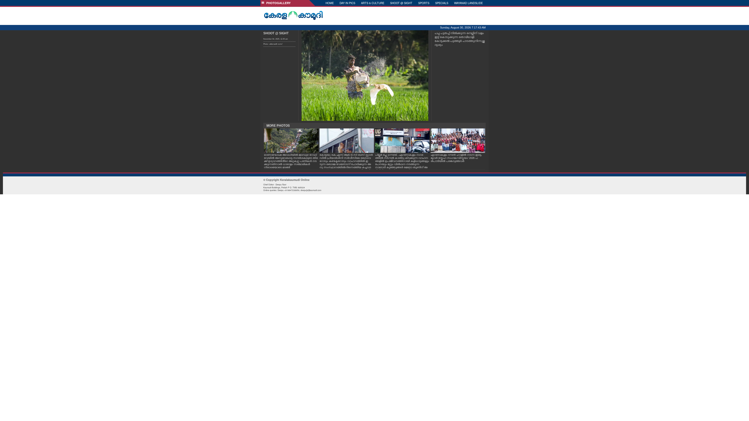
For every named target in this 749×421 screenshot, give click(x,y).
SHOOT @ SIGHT (401, 3)
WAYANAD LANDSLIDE (468, 3)
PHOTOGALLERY (278, 3)
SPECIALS (441, 3)
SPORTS (423, 3)
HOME (330, 3)
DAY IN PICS (347, 3)
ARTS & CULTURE (372, 3)
